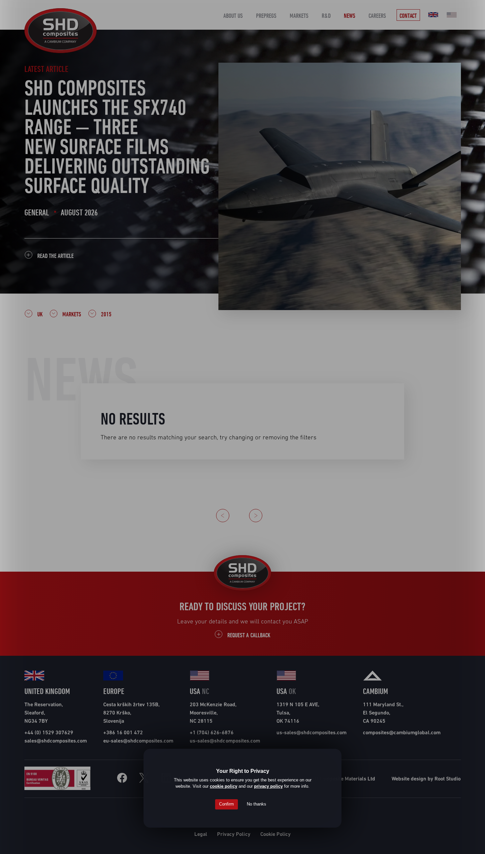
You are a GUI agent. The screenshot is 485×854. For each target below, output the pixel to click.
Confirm (226, 804)
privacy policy (268, 786)
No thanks (256, 804)
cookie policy (223, 786)
